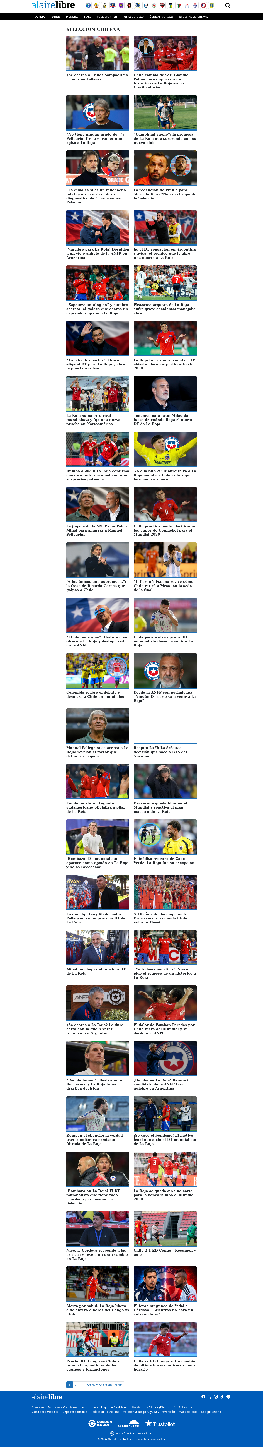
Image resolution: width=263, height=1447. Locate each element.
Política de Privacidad (105, 1412)
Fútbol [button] (55, 16)
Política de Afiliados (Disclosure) (153, 1407)
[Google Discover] (228, 1396)
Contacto (38, 1407)
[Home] (54, 5)
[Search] (228, 5)
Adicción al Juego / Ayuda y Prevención (149, 1412)
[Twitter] (209, 1396)
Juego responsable (74, 1412)
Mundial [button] (72, 16)
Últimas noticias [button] (161, 16)
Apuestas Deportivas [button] (193, 16)
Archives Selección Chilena (105, 1385)
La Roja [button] (40, 16)
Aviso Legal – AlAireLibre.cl (111, 1407)
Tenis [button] (87, 16)
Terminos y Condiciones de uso (69, 1407)
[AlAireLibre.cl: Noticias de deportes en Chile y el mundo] (47, 1396)
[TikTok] (222, 1396)
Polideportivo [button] (107, 16)
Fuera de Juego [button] (133, 16)
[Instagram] (216, 1396)
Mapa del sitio (188, 1412)
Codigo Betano (211, 1412)
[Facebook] (203, 1396)
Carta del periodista (45, 1412)
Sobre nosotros (189, 1407)
